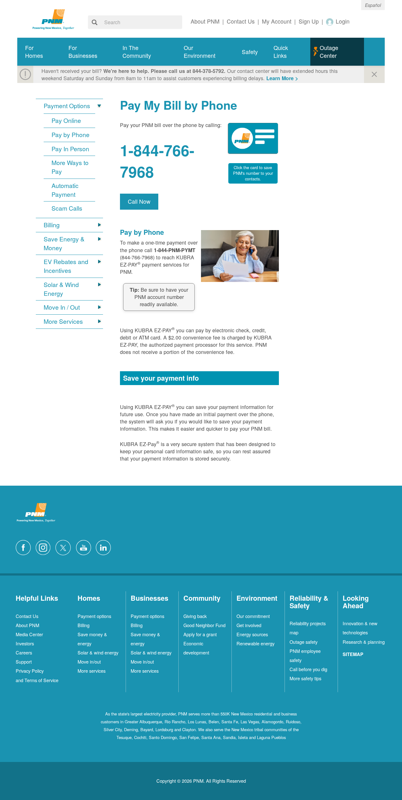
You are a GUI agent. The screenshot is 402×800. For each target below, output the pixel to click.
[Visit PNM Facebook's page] (25, 547)
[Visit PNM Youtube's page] (85, 547)
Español (373, 5)
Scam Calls (67, 208)
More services (92, 670)
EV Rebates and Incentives (66, 266)
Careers (24, 652)
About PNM (27, 625)
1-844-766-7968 (157, 161)
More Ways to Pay (70, 167)
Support (24, 661)
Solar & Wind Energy (61, 289)
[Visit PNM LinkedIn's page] (105, 547)
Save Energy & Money (64, 243)
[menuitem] (39, 52)
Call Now (139, 201)
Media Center (29, 634)
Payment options (94, 616)
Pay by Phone (71, 134)
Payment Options (67, 106)
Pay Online (66, 120)
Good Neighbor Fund (204, 625)
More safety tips (305, 678)
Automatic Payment (65, 190)
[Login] (330, 21)
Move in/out (89, 661)
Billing (52, 225)
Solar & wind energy (98, 652)
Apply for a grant (200, 634)
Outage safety (304, 641)
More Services (63, 321)
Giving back (195, 616)
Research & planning (364, 641)
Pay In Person (70, 149)
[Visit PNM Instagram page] (44, 547)
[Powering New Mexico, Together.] (53, 18)
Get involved (248, 625)
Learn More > (282, 78)
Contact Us (27, 616)
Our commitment (253, 616)
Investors (25, 643)
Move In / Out (62, 307)
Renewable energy (255, 643)
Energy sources (252, 634)
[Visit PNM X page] (64, 547)
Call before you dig (308, 669)
